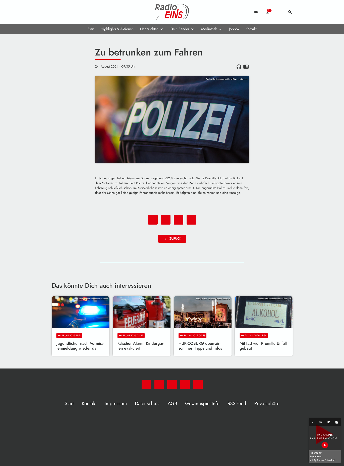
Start (91, 29)
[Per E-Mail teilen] (191, 220)
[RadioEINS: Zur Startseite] (172, 12)
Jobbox (234, 29)
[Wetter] (278, 12)
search (290, 12)
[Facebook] (64, 12)
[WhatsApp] (56, 12)
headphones (239, 66)
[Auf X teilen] (165, 220)
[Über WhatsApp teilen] (178, 220)
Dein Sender (179, 29)
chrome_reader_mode (246, 66)
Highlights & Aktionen (117, 29)
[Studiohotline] (88, 12)
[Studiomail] (80, 12)
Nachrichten (149, 29)
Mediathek (209, 29)
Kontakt (251, 29)
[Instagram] (72, 12)
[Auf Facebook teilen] (153, 220)
